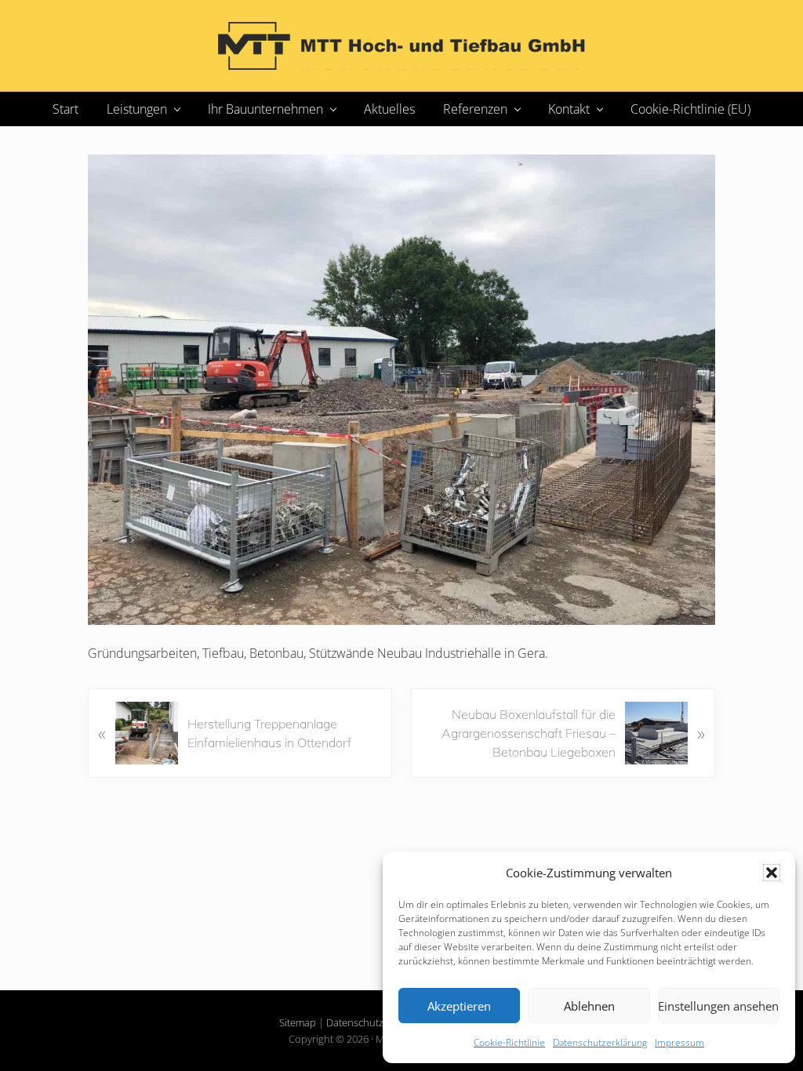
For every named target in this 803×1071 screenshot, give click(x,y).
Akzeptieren (459, 1006)
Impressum (679, 1042)
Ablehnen (589, 1006)
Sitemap (297, 1022)
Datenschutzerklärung (600, 1042)
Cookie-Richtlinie (509, 1042)
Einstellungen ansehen (718, 1006)
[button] (771, 872)
